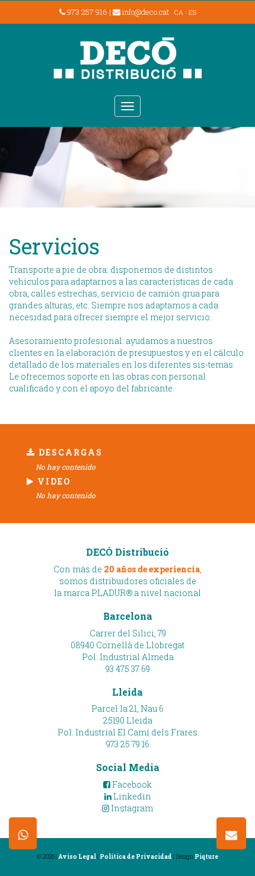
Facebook (131, 784)
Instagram (131, 808)
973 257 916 (86, 12)
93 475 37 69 (128, 668)
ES (192, 12)
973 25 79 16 (127, 744)
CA (178, 12)
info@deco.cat (145, 12)
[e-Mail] (231, 833)
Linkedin (131, 796)
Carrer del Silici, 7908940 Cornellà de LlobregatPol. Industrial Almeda (127, 644)
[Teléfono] (23, 833)
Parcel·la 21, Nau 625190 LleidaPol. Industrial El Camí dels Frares (127, 720)
